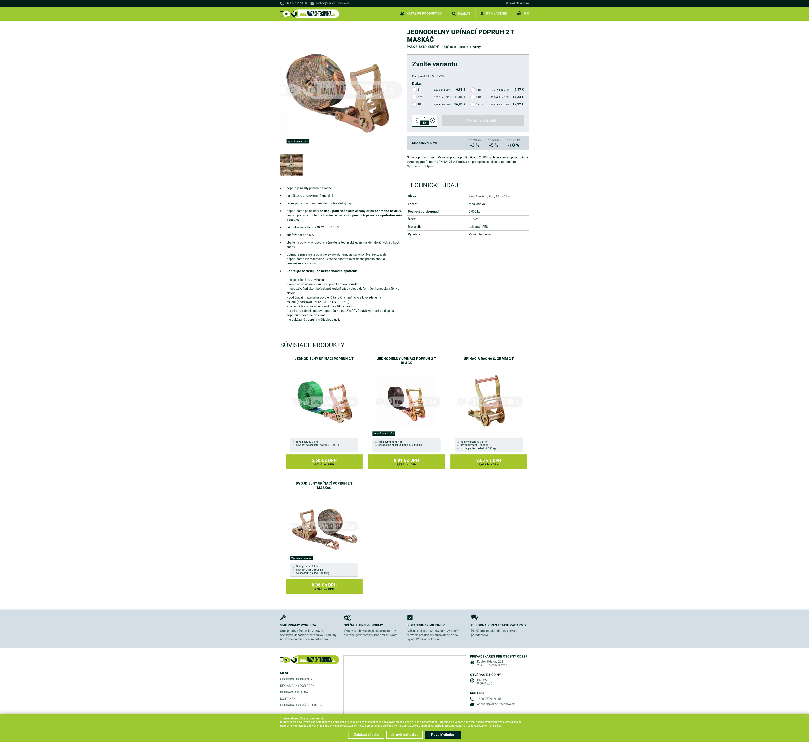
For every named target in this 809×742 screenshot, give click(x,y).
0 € (526, 13)
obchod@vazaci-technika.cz (332, 3)
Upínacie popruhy (456, 47)
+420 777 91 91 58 (296, 3)
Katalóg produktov (424, 13)
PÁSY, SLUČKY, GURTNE (423, 47)
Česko (510, 3)
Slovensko (522, 3)
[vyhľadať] (454, 13)
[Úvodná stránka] (309, 13)
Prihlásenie (496, 13)
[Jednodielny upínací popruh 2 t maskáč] (291, 165)
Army (477, 47)
